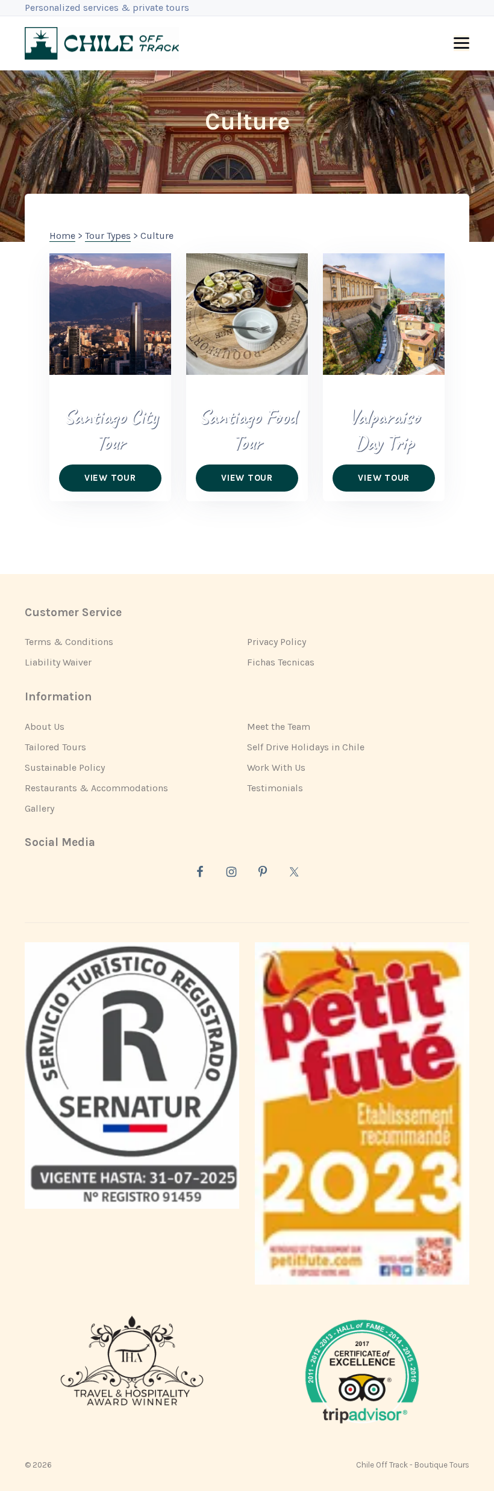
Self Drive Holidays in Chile (305, 747)
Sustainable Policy (65, 767)
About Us (44, 726)
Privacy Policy (276, 641)
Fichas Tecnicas (280, 662)
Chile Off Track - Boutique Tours (412, 1464)
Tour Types (108, 235)
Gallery (39, 808)
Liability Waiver (58, 662)
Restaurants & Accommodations (96, 788)
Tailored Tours (55, 747)
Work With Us (276, 767)
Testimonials (275, 788)
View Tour (110, 477)
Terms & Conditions (69, 641)
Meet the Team (278, 726)
